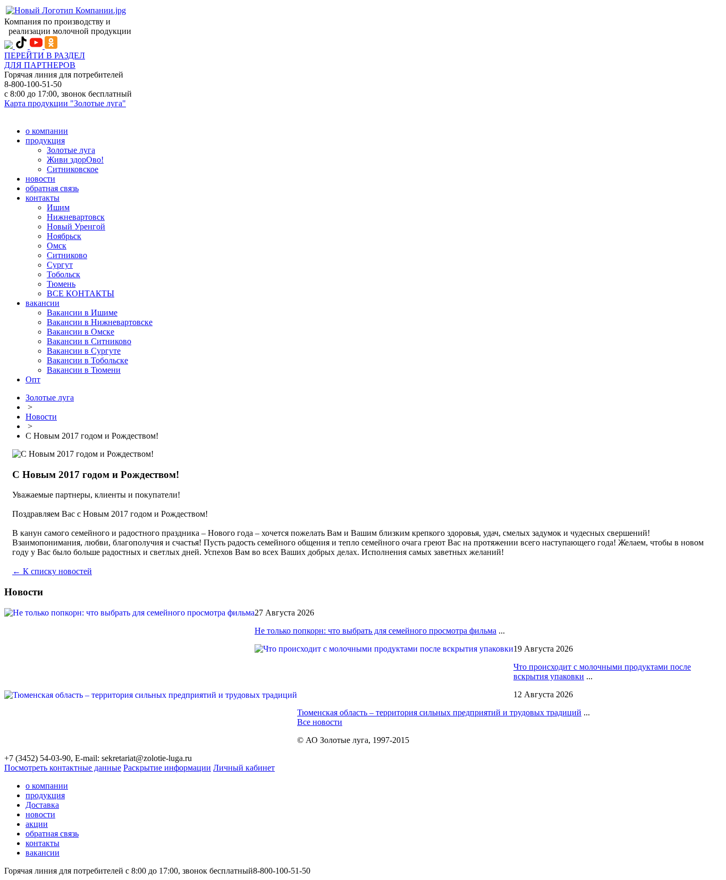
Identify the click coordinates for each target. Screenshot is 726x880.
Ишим (58, 207)
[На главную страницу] (66, 10)
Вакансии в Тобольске (87, 360)
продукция (45, 140)
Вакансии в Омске (80, 331)
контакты (43, 197)
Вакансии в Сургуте (84, 350)
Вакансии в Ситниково (89, 341)
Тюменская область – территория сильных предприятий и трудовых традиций (439, 712)
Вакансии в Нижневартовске (100, 322)
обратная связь (52, 188)
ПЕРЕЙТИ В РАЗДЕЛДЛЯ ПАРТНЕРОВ (44, 60)
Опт (33, 379)
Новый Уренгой (76, 226)
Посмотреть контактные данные (62, 767)
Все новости (319, 722)
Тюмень (61, 283)
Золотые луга (71, 150)
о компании (47, 130)
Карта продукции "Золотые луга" (65, 103)
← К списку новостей (52, 571)
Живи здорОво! (75, 159)
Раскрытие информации (167, 767)
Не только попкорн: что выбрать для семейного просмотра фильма (375, 630)
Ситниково (67, 255)
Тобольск (63, 274)
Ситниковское (72, 169)
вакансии (43, 302)
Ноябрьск (64, 236)
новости (40, 178)
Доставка (42, 804)
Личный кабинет (244, 767)
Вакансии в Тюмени (84, 369)
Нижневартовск (76, 216)
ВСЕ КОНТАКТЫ (80, 293)
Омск (56, 245)
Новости (41, 416)
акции (37, 823)
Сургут (60, 264)
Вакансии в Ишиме (82, 312)
